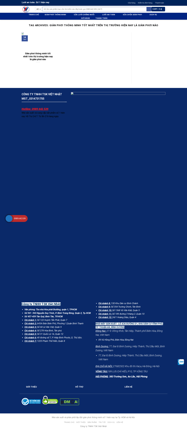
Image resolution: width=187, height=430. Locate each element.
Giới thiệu (81, 422)
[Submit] (149, 9)
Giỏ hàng (85, 18)
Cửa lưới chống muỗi (84, 15)
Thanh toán (159, 3)
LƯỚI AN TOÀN (108, 15)
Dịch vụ (153, 15)
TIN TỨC (102, 422)
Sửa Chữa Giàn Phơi (132, 15)
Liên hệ (119, 422)
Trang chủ (34, 15)
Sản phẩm (92, 422)
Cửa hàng (131, 3)
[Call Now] (9, 218)
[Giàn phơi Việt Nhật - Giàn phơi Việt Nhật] (26, 9)
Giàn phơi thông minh (55, 15)
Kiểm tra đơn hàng (145, 3)
